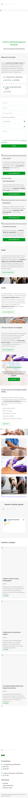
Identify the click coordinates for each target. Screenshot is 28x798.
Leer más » (6, 596)
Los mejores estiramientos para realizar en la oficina (13, 687)
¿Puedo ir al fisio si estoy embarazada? (11, 580)
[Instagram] (3, 755)
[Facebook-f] (2, 755)
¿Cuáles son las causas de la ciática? (12, 633)
